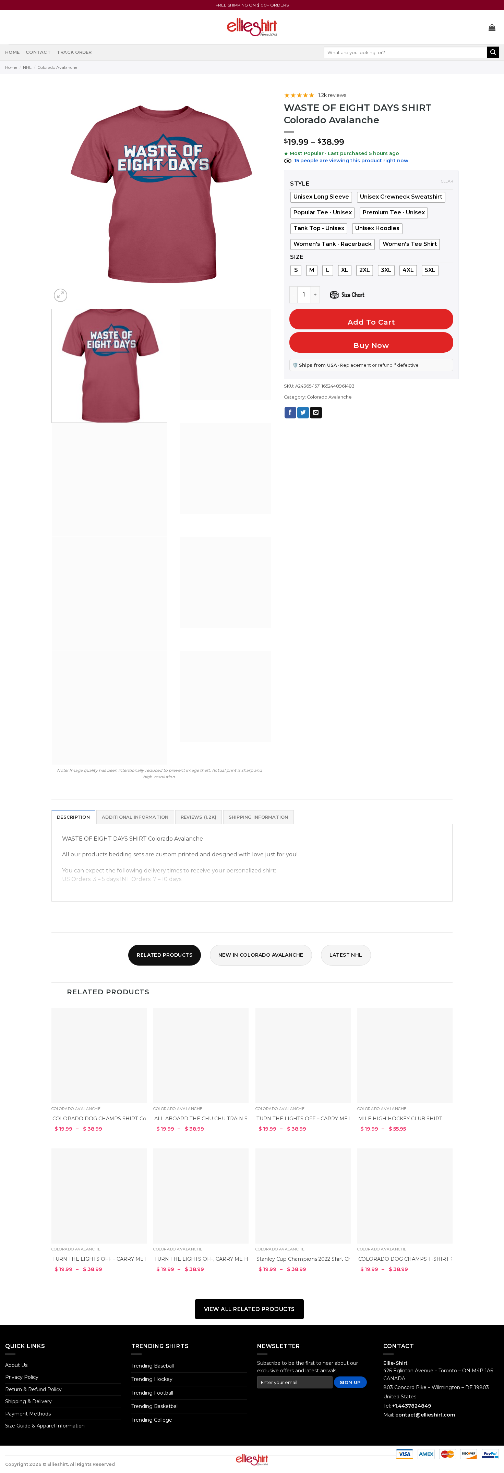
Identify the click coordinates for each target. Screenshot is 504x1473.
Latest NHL (345, 955)
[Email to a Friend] (316, 412)
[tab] (73, 817)
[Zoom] (60, 295)
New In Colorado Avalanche (260, 955)
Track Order (74, 52)
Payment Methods (28, 1414)
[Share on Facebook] (290, 412)
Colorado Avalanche (57, 67)
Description (73, 817)
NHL (27, 67)
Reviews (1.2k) (199, 817)
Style (300, 184)
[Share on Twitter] (303, 412)
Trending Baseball (152, 1366)
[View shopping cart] (492, 27)
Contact (38, 52)
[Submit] (493, 52)
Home (12, 52)
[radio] (323, 213)
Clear (447, 181)
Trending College (151, 1420)
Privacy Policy (21, 1377)
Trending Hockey (151, 1379)
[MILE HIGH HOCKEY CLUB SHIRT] (405, 1055)
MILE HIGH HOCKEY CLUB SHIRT (400, 1119)
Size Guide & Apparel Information (45, 1426)
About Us (16, 1365)
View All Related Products (249, 1309)
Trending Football (152, 1393)
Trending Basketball (155, 1406)
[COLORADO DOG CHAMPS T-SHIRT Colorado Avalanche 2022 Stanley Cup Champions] (405, 1196)
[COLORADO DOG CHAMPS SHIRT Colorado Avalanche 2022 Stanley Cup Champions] (99, 1055)
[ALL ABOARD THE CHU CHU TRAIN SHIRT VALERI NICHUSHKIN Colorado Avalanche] (201, 1055)
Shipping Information (258, 817)
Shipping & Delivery (28, 1401)
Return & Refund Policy (33, 1389)
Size (297, 257)
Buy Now (371, 345)
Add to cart (371, 322)
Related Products (164, 955)
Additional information (135, 817)
